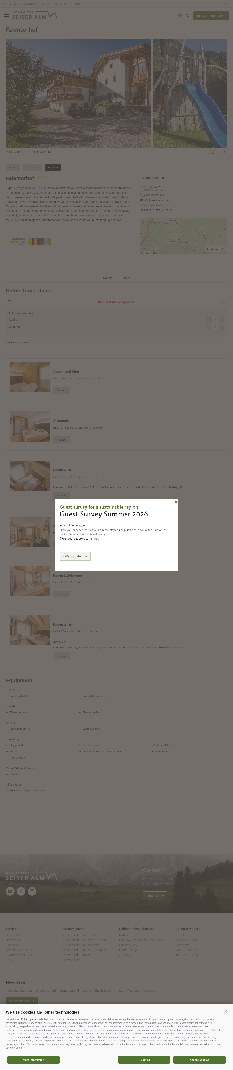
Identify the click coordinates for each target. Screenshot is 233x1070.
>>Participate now (75, 556)
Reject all (144, 1059)
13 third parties (29, 1019)
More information (33, 1059)
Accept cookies (199, 1059)
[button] (225, 1011)
